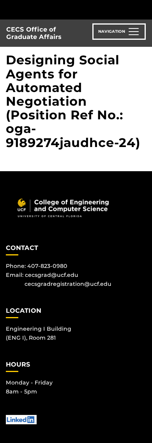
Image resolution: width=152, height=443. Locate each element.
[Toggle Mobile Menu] (144, 9)
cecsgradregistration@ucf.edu (68, 283)
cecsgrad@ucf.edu (51, 274)
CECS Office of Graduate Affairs (34, 33)
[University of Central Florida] (59, 10)
